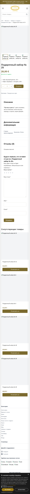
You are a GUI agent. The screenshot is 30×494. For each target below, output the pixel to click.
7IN (2, 20)
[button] (15, 487)
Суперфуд (3, 433)
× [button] (28, 474)
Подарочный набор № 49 (9, 345)
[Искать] (27, 14)
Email (6, 209)
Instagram (5, 451)
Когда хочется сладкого (7, 420)
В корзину (19, 86)
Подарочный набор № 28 (9, 387)
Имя (5, 200)
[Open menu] (3, 8)
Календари (4, 416)
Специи (3, 431)
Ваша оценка (8, 169)
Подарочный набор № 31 (9, 261)
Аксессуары (4, 410)
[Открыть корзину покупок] (27, 8)
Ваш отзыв (7, 177)
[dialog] (15, 483)
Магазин (7, 20)
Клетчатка (3, 418)
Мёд (2, 427)
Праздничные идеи (6, 22)
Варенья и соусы (5, 412)
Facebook (5, 454)
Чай (2, 435)
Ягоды (2, 437)
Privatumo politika (11, 485)
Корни (2, 422)
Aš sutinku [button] (8, 489)
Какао (2, 414)
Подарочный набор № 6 (9, 303)
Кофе (2, 425)
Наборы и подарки (15, 20)
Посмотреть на (15, 269)
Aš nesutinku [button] (21, 489)
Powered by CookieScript (7, 492)
